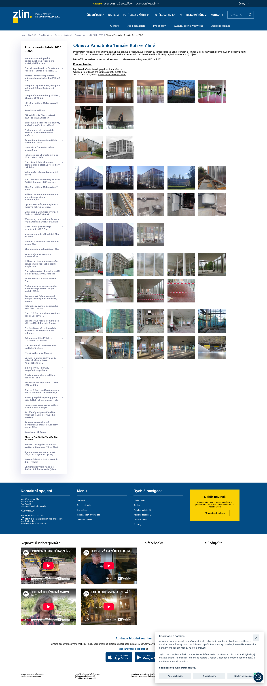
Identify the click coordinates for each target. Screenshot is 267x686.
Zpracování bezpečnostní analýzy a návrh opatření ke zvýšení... (42, 123)
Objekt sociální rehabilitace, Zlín (42, 249)
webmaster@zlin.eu (147, 676)
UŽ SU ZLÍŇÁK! (125, 3)
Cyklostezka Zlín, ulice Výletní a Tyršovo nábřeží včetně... (41, 205)
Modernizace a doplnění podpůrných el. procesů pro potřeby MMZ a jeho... (39, 61)
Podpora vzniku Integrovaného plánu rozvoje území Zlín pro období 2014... (41, 288)
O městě (114, 25)
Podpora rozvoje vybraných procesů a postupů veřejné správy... (39, 132)
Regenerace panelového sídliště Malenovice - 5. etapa (42, 406)
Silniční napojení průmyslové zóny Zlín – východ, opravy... (40, 453)
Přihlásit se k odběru (215, 513)
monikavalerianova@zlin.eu (112, 74)
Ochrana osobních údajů (85, 676)
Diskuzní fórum (196, 15)
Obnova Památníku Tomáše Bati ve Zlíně (124, 35)
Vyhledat (250, 14)
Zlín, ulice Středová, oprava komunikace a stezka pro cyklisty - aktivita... (42, 164)
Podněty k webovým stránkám (143, 674)
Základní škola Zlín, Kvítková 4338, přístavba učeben (40, 116)
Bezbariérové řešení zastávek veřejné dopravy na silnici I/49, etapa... (41, 298)
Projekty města (45, 35)
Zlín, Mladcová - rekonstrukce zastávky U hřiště (40, 346)
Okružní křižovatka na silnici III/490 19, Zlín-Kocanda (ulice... (41, 468)
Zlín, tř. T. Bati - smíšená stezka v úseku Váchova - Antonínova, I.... (42, 391)
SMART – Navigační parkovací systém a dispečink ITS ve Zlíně (41, 445)
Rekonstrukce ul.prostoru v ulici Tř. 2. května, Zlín (42, 156)
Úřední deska (95, 15)
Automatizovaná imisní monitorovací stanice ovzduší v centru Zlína (41, 424)
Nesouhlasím (209, 676)
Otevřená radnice (220, 25)
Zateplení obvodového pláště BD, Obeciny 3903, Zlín (42, 96)
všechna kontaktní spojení (33, 506)
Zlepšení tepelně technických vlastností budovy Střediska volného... (40, 330)
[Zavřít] (256, 637)
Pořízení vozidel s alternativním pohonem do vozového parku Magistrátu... (41, 263)
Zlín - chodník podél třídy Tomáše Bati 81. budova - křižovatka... (42, 180)
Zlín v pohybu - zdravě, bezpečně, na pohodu (37, 369)
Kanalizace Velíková (35, 110)
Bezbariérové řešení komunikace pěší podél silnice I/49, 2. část (42, 321)
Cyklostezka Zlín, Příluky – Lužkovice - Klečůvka (38, 339)
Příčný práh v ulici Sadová (38, 353)
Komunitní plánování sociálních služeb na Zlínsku (41, 141)
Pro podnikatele (136, 25)
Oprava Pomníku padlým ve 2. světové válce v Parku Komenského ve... (40, 360)
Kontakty (217, 15)
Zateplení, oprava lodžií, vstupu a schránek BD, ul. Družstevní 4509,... (42, 88)
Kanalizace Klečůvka (35, 432)
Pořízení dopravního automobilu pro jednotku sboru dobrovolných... (42, 197)
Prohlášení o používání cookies (87, 674)
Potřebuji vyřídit (135, 15)
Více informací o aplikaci (132, 648)
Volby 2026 (109, 3)
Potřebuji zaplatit (166, 15)
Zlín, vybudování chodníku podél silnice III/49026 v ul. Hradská (42, 272)
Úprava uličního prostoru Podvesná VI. (38, 255)
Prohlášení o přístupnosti (85, 678)
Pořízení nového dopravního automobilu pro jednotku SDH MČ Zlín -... (42, 78)
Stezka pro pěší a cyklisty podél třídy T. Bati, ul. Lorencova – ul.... (42, 398)
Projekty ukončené (63, 35)
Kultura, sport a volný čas (188, 25)
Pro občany (159, 25)
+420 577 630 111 (36, 515)
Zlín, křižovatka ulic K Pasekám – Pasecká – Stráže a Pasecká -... (42, 69)
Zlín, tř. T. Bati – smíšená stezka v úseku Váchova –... (42, 314)
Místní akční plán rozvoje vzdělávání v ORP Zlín (38, 227)
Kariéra (113, 15)
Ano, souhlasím (175, 676)
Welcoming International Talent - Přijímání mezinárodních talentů (42, 220)
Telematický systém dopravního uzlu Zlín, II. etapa (41, 307)
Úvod (23, 35)
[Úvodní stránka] (36, 22)
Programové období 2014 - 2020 (88, 35)
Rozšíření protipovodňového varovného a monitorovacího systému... (40, 415)
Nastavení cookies (243, 676)
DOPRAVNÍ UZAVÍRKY (148, 3)
